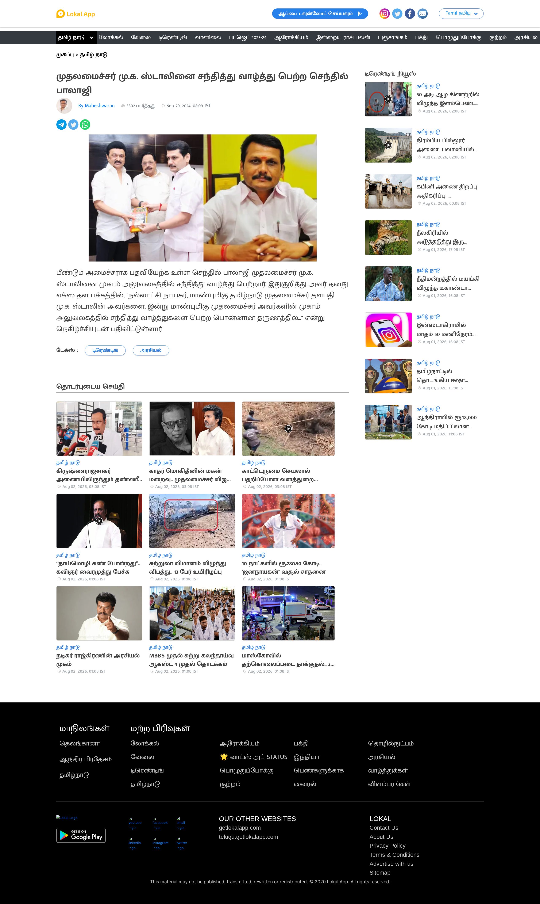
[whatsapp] (86, 126)
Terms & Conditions (395, 855)
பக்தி (301, 743)
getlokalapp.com (240, 828)
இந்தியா (307, 757)
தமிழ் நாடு (71, 37)
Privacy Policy (388, 846)
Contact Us (384, 828)
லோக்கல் (145, 743)
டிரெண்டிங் (147, 770)
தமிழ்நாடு (74, 775)
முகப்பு (65, 54)
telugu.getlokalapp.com (248, 837)
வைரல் (305, 784)
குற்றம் (230, 784)
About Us (381, 837)
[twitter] (74, 126)
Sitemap (380, 873)
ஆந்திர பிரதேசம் (85, 759)
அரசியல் (381, 757)
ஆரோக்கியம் (240, 743)
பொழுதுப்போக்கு (246, 770)
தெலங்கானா (79, 743)
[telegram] (62, 126)
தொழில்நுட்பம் (391, 743)
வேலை (142, 757)
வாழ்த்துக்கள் (388, 770)
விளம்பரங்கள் (389, 784)
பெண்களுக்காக (319, 770)
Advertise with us (391, 864)
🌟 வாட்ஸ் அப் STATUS (254, 757)
